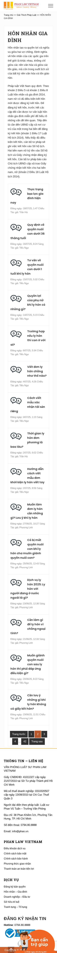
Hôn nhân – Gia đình (15, 891)
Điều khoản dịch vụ (14, 848)
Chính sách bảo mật (15, 853)
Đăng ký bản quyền (15, 886)
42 (25, 741)
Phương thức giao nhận (17, 863)
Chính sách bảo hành (16, 858)
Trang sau (37, 741)
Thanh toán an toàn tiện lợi (19, 868)
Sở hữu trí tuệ (11, 902)
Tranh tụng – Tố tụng (15, 907)
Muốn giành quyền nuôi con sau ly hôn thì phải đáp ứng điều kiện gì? (27, 664)
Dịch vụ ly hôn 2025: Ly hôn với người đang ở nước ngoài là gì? (27, 589)
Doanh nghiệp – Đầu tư (17, 896)
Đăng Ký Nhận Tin (25, 918)
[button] (51, 6)
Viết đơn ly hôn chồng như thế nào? (37, 371)
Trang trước (18, 734)
